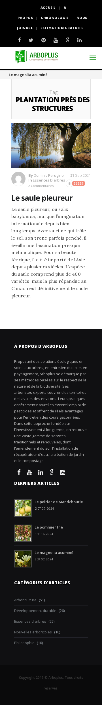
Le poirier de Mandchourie (59, 501)
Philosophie (24, 642)
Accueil (48, 7)
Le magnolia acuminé (28, 74)
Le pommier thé (49, 527)
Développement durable (35, 610)
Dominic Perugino (49, 175)
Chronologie (55, 18)
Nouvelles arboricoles (33, 632)
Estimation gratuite (62, 28)
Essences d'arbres (49, 180)
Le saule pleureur (42, 198)
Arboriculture (25, 599)
